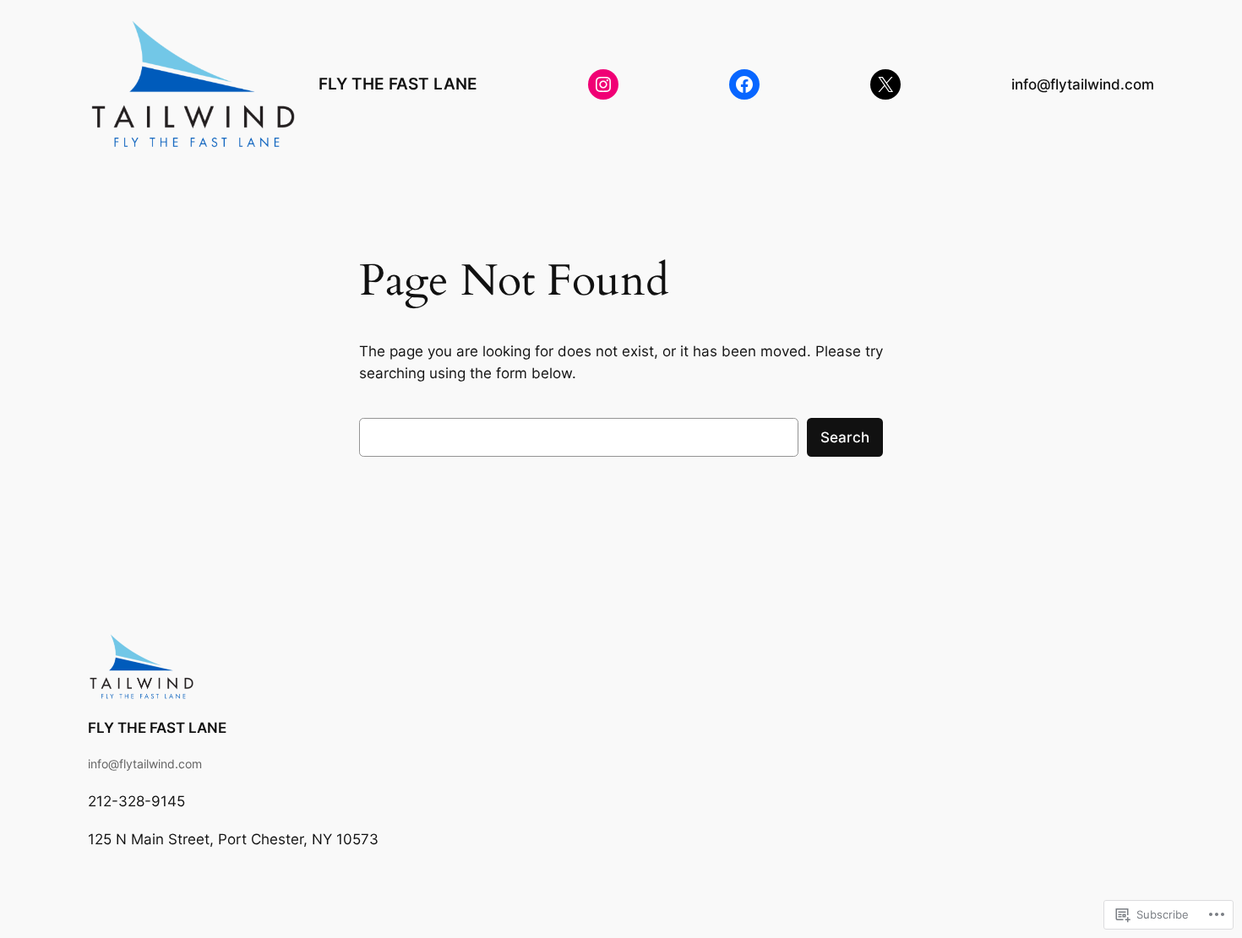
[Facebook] (744, 84)
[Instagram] (603, 84)
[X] (885, 84)
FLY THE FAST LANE (398, 83)
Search (844, 437)
